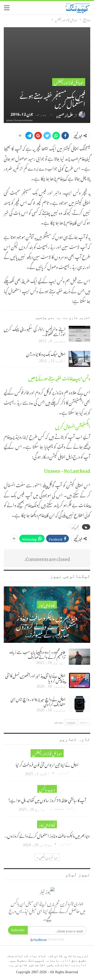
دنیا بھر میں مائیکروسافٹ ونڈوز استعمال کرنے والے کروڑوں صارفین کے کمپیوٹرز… (47, 625)
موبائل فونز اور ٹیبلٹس (68, 82)
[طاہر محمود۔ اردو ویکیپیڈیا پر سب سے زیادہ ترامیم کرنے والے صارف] (79, 657)
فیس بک (74, 527)
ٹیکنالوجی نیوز (47, 605)
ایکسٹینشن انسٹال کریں (72, 425)
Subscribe (18, 930)
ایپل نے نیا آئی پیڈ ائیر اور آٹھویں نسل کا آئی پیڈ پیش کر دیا (35, 677)
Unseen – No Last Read (67, 470)
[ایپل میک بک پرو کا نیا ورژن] (79, 359)
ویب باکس (47, 789)
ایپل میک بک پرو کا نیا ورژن (45, 353)
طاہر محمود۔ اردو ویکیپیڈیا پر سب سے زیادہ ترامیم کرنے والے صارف (37, 653)
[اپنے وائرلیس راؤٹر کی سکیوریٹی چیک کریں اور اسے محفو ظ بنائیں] (79, 334)
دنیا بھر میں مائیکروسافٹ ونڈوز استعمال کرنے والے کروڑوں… (47, 835)
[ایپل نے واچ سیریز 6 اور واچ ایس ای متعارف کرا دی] (79, 704)
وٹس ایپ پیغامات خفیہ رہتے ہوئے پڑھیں (59, 377)
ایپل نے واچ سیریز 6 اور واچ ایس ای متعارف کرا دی (38, 701)
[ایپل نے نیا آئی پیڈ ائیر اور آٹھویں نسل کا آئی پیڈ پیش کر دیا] (79, 680)
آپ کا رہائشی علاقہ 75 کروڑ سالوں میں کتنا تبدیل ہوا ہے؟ (47, 800)
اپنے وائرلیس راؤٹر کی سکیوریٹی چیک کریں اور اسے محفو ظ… (34, 330)
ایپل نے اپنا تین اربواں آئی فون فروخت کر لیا (47, 764)
